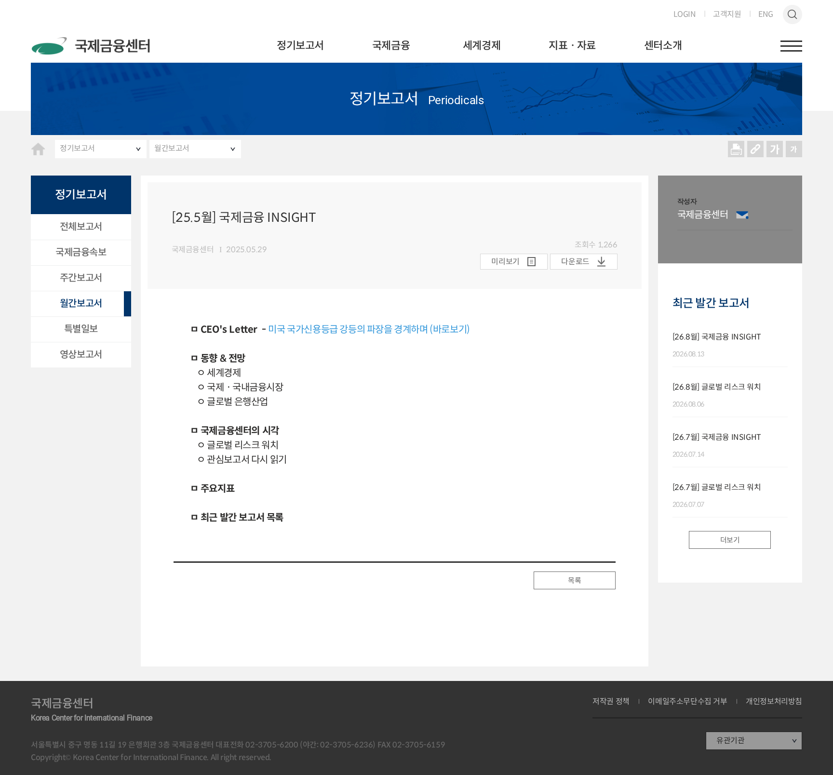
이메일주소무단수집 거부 (687, 702)
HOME (38, 149)
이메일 (742, 215)
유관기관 (730, 740)
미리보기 (505, 262)
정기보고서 (300, 45)
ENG (765, 14)
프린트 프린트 (736, 149)
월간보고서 (171, 148)
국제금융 (391, 45)
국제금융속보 (81, 252)
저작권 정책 (611, 702)
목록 (574, 580)
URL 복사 (755, 149)
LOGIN (684, 14)
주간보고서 (81, 278)
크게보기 (774, 149)
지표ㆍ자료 (572, 45)
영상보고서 (81, 355)
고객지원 (727, 14)
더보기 (730, 539)
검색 (792, 14)
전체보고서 (81, 227)
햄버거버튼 (791, 46)
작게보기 (794, 149)
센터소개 (663, 45)
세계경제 (481, 45)
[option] (735, 219)
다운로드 (575, 262)
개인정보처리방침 (774, 702)
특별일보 (81, 329)
